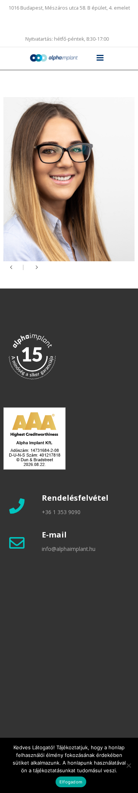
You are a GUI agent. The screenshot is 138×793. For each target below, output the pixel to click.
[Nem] (128, 765)
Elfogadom (70, 782)
